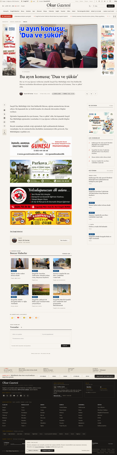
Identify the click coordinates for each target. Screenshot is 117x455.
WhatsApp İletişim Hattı (105, 376)
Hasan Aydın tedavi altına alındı (28, 370)
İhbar (65, 376)
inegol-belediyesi (11, 434)
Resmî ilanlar (63, 410)
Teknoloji (51, 11)
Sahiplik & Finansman (103, 412)
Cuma (22, 407)
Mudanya (4, 418)
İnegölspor (78, 434)
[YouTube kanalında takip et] (105, 1)
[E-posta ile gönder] (4, 126)
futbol (84, 434)
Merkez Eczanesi (48, 370)
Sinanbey (23, 420)
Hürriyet (23, 415)
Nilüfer (4, 410)
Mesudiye (23, 418)
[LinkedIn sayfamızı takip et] (110, 1)
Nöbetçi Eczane (96, 11)
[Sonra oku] (4, 104)
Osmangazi (5, 412)
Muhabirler (81, 423)
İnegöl (4, 407)
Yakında (110, 443)
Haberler (61, 434)
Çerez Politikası (103, 451)
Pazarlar (62, 423)
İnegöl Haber (35, 434)
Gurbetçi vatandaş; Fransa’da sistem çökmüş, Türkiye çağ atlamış (64, 16)
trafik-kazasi (27, 434)
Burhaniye (24, 423)
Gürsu (3, 423)
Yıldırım (4, 415)
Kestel (4, 426)
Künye (76, 1)
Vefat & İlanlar (63, 407)
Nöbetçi (62, 412)
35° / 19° (70, 370)
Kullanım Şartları (102, 426)
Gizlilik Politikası (111, 451)
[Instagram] (10, 395)
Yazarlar (63, 11)
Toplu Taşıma (63, 426)
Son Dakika (43, 407)
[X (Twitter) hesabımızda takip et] (96, 1)
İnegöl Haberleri (14, 11)
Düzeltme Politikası (103, 410)
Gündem (28, 11)
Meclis (42, 415)
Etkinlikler (43, 423)
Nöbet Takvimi (67, 395)
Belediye (43, 412)
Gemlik (4, 420)
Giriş (115, 1)
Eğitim (42, 426)
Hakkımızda (82, 407)
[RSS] (24, 395)
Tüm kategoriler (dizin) (83, 11)
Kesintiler (62, 420)
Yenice (23, 410)
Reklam (81, 1)
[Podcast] (27, 395)
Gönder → (66, 345)
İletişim (86, 1)
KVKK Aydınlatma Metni (93, 451)
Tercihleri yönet (85, 450)
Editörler (81, 426)
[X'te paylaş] (4, 114)
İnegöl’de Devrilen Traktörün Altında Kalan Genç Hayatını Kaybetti (28, 16)
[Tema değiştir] (89, 6)
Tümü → (23, 426)
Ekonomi (39, 11)
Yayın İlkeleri (101, 407)
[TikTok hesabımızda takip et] (107, 1)
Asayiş (42, 410)
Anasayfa (5, 11)
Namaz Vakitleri (109, 11)
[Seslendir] (91, 94)
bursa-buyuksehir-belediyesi (51, 434)
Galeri (73, 11)
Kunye (106, 452)
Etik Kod (100, 415)
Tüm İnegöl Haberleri (16, 231)
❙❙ (114, 16)
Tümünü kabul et (47, 450)
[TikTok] (17, 395)
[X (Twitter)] (7, 395)
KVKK (99, 418)
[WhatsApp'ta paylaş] (4, 122)
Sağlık (57, 11)
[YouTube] (14, 395)
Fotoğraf (43, 376)
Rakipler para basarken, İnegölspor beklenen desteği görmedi (100, 16)
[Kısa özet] (95, 94)
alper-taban (19, 434)
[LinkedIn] (21, 395)
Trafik (61, 418)
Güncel (72, 434)
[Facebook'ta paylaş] (4, 110)
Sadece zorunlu (33, 450)
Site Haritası (112, 452)
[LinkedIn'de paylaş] (4, 118)
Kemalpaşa (24, 412)
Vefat (87, 376)
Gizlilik (99, 423)
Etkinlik (76, 376)
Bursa (22, 11)
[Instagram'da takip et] (102, 1)
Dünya (45, 11)
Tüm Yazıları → (64, 240)
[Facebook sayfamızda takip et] (99, 1)
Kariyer (91, 1)
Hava (61, 415)
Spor (34, 11)
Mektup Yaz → (58, 395)
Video (68, 11)
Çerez (99, 420)
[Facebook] (3, 395)
